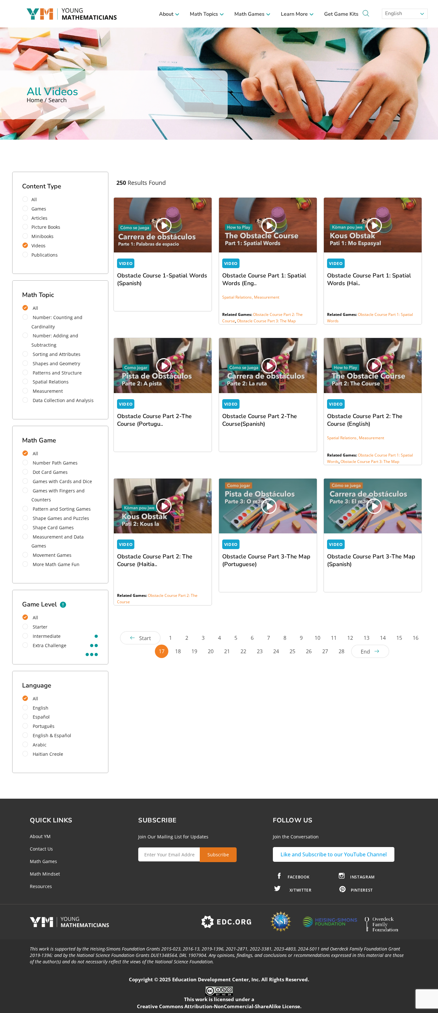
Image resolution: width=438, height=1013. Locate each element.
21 (227, 651)
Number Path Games (54, 463)
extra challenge (48, 645)
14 (383, 637)
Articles (39, 218)
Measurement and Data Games (57, 541)
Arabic (38, 745)
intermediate (46, 636)
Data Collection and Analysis (62, 400)
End (365, 651)
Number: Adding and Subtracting (54, 340)
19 (194, 651)
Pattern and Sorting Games (61, 509)
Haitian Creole (47, 754)
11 (334, 637)
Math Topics (204, 14)
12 (350, 637)
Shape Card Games (52, 527)
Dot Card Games (49, 472)
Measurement (47, 391)
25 (292, 651)
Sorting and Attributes (55, 354)
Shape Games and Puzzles (60, 518)
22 (243, 651)
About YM (40, 836)
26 (309, 651)
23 (260, 651)
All (34, 199)
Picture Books (45, 227)
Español (40, 717)
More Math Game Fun (55, 564)
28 (341, 651)
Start (145, 638)
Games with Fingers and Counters (58, 495)
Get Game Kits (341, 14)
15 (399, 637)
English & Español (51, 735)
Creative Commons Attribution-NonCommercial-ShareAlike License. (219, 1006)
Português (43, 726)
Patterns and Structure (56, 373)
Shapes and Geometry (55, 363)
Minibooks (42, 236)
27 (325, 651)
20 (211, 651)
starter (39, 627)
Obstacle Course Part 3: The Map (266, 321)
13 (366, 637)
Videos (38, 246)
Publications (44, 255)
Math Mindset (45, 874)
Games (38, 209)
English (393, 13)
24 (276, 651)
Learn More (295, 14)
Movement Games (51, 555)
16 (415, 637)
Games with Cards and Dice (61, 481)
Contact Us (41, 849)
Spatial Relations (50, 382)
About (167, 14)
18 (178, 651)
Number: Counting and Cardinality (56, 322)
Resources (41, 886)
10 (317, 637)
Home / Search (47, 100)
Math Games (250, 14)
